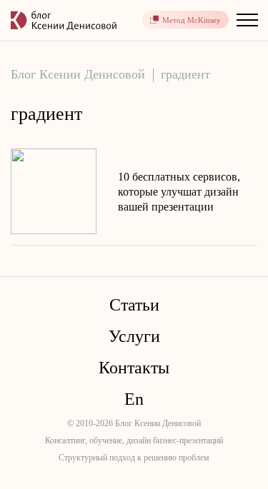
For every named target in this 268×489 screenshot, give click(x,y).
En (134, 399)
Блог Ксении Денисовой (78, 74)
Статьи (134, 304)
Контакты (134, 367)
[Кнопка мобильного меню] (246, 19)
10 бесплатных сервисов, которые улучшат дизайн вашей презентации (179, 192)
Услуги (134, 336)
